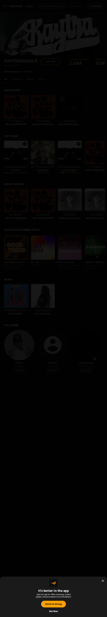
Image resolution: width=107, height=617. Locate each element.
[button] (53, 308)
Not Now (53, 611)
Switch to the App (53, 604)
